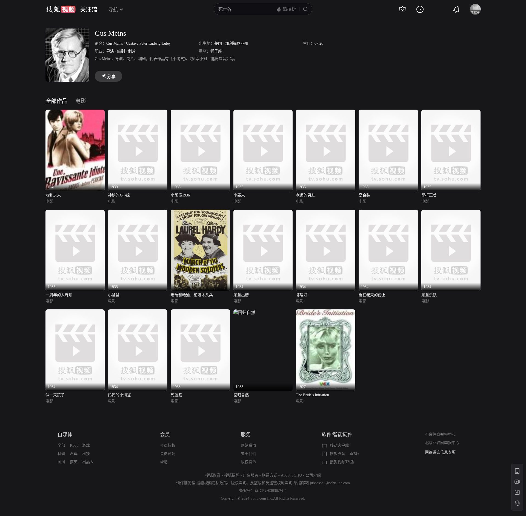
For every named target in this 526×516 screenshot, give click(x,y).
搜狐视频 (60, 9)
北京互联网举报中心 (442, 443)
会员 (165, 434)
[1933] (200, 312)
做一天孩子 (55, 395)
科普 (61, 454)
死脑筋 (176, 395)
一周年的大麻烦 (58, 295)
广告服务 (250, 475)
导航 (113, 9)
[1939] (137, 112)
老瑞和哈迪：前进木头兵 (192, 295)
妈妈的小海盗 (119, 395)
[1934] (200, 212)
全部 (61, 445)
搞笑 (74, 462)
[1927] (325, 312)
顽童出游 (241, 295)
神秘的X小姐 (119, 195)
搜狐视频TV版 (342, 462)
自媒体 (65, 434)
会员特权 (167, 445)
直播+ (354, 454)
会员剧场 (167, 454)
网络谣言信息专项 (440, 452)
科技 (86, 454)
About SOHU (291, 475)
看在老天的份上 (372, 295)
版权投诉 (248, 462)
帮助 (164, 462)
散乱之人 (53, 195)
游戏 (86, 445)
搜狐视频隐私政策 (211, 483)
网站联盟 (248, 445)
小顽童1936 (180, 195)
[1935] (200, 112)
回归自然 (241, 395)
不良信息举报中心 (440, 434)
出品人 (88, 462)
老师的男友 (305, 195)
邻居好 (301, 295)
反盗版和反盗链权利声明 (271, 483)
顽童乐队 (429, 295)
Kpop (74, 445)
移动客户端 (339, 445)
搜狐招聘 (231, 475)
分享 (111, 76)
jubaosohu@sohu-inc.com (330, 483)
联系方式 (269, 475)
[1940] (75, 112)
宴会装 (364, 195)
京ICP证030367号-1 (271, 491)
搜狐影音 (337, 454)
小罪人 (239, 195)
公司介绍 (313, 475)
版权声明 (238, 483)
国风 (61, 462)
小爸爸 (113, 295)
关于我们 (248, 454)
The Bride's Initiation (312, 395)
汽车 (74, 454)
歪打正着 (429, 195)
